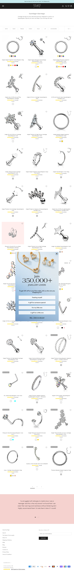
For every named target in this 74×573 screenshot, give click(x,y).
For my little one (37, 307)
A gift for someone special (37, 302)
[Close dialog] (56, 253)
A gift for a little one (37, 313)
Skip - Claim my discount (37, 318)
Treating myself (37, 297)
